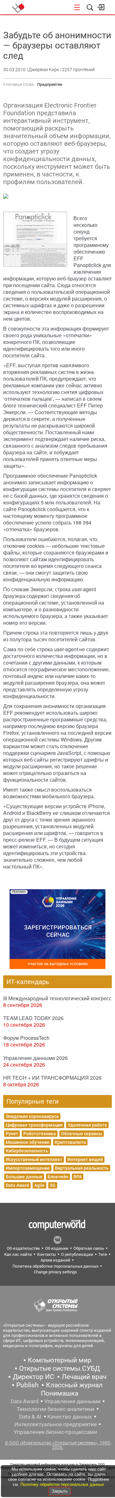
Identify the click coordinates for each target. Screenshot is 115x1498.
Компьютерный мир (59, 1360)
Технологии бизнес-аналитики (55, 1409)
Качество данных (69, 1416)
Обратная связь (88, 1248)
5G (53, 1185)
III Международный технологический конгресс (57, 998)
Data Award (17, 1185)
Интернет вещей (85, 1159)
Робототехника (39, 1133)
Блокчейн (58, 1176)
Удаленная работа (87, 1125)
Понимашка (59, 1393)
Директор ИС (33, 1377)
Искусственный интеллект (34, 1159)
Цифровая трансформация (34, 1125)
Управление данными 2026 (35, 1058)
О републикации (77, 1254)
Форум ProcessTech (26, 1037)
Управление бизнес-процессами (55, 1432)
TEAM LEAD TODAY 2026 (33, 1018)
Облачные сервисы (81, 1133)
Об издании (56, 1248)
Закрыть (60, 1491)
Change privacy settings (55, 1272)
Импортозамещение (28, 1168)
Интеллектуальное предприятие (55, 1424)
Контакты (46, 1254)
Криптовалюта (70, 1142)
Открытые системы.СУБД (59, 1368)
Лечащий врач (84, 1377)
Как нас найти (18, 1254)
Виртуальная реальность (82, 1168)
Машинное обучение (28, 1142)
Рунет (12, 1133)
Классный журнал (74, 1385)
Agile (39, 1185)
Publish (27, 1385)
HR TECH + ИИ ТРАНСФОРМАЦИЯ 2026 (52, 1077)
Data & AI (30, 1416)
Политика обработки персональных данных (55, 1266)
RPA (77, 1176)
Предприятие (49, 84)
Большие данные (24, 1176)
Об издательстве (23, 1248)
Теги (102, 1254)
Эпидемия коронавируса (32, 1116)
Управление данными (72, 1401)
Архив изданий (55, 1260)
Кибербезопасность (27, 1150)
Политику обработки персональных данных (62, 1484)
